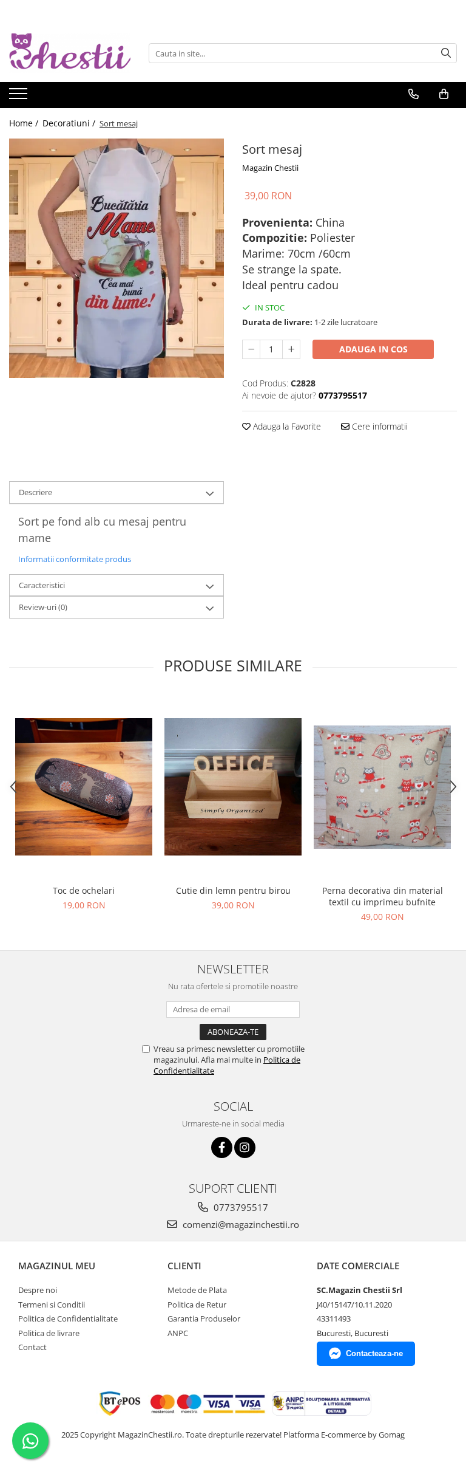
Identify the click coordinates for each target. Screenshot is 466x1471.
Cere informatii (379, 426)
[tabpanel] (116, 258)
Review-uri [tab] (43, 607)
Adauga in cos (373, 349)
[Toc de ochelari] (83, 787)
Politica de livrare (48, 1333)
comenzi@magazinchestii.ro (239, 1224)
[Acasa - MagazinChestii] (69, 53)
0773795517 (239, 1207)
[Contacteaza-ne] (413, 94)
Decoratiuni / (70, 123)
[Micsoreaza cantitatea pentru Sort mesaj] (251, 349)
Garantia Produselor (203, 1318)
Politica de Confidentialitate (68, 1318)
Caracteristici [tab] (42, 585)
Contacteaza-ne (374, 1353)
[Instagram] (244, 1147)
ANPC (177, 1333)
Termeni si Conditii (51, 1304)
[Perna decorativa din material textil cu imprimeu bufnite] (382, 787)
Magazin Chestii (270, 167)
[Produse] (19, 97)
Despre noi (37, 1289)
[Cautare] (446, 53)
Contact (32, 1347)
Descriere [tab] (35, 492)
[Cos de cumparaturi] (444, 94)
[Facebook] (221, 1147)
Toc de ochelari (84, 890)
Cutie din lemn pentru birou (233, 890)
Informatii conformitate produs (74, 559)
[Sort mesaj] (116, 258)
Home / (25, 123)
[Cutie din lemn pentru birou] (233, 787)
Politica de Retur (196, 1304)
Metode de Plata (197, 1289)
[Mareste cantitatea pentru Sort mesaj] (291, 349)
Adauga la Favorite (286, 426)
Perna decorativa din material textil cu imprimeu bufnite (382, 896)
